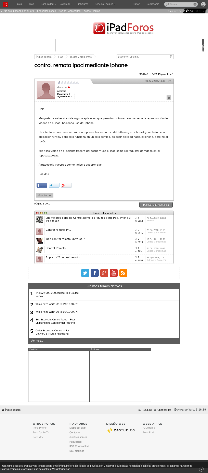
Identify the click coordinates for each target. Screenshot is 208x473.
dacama (62, 87)
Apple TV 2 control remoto (62, 257)
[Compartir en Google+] (66, 185)
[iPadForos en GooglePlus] (104, 273)
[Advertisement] (58, 376)
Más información (61, 469)
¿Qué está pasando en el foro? (18, 11)
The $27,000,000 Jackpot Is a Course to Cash (57, 295)
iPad (60, 57)
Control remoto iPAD (59, 229)
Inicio (20, 4)
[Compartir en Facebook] (42, 185)
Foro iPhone (40, 428)
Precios (62, 11)
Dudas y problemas (81, 57)
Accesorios (74, 11)
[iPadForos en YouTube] (114, 273)
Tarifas (96, 11)
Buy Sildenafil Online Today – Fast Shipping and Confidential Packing (55, 321)
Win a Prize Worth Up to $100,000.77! (57, 304)
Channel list (164, 410)
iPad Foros (129, 29)
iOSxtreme (149, 428)
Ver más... (37, 340)
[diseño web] (194, 11)
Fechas (86, 11)
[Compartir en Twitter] (54, 185)
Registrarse (152, 4)
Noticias (151, 220)
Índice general (44, 57)
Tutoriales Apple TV (156, 260)
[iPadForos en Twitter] (85, 273)
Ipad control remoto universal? (65, 239)
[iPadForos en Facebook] (95, 273)
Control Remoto (56, 248)
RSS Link (147, 410)
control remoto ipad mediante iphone (81, 65)
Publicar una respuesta (156, 204)
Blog (31, 4)
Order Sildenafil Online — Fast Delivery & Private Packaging (53, 332)
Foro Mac (38, 437)
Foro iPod (148, 432)
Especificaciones (46, 11)
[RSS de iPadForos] (123, 273)
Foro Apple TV (41, 432)
